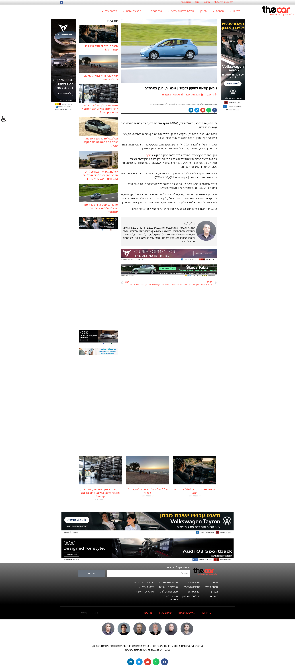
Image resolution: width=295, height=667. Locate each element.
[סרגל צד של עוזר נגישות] (3, 119)
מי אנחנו (206, 612)
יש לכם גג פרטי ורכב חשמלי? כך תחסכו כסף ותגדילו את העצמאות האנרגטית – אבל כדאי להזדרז (100, 175)
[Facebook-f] (61, 2)
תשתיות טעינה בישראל (170, 597)
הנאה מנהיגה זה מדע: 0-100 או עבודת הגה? (194, 491)
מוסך (148, 155)
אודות (197, 2)
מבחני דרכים (211, 587)
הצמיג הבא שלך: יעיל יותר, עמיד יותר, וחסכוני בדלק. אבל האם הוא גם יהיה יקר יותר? (100, 108)
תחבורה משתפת (192, 587)
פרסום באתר (186, 2)
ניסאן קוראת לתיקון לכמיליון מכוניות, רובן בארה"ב (181, 88)
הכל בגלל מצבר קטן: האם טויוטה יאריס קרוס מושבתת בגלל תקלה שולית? (100, 142)
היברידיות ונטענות (168, 587)
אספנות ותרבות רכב (143, 582)
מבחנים (220, 11)
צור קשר (207, 2)
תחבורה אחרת (133, 11)
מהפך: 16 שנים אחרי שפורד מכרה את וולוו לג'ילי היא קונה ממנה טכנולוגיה (100, 208)
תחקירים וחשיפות (145, 591)
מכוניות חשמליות (169, 591)
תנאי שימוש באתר (187, 612)
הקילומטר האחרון (191, 596)
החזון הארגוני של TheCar (223, 2)
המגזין (203, 11)
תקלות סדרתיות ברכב (182, 11)
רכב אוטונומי (194, 591)
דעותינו (214, 596)
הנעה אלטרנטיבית (168, 582)
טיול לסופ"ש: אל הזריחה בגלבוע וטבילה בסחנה (147, 491)
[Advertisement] (98, 280)
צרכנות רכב (111, 11)
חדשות (236, 11)
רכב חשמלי (156, 11)
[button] (214, 110)
